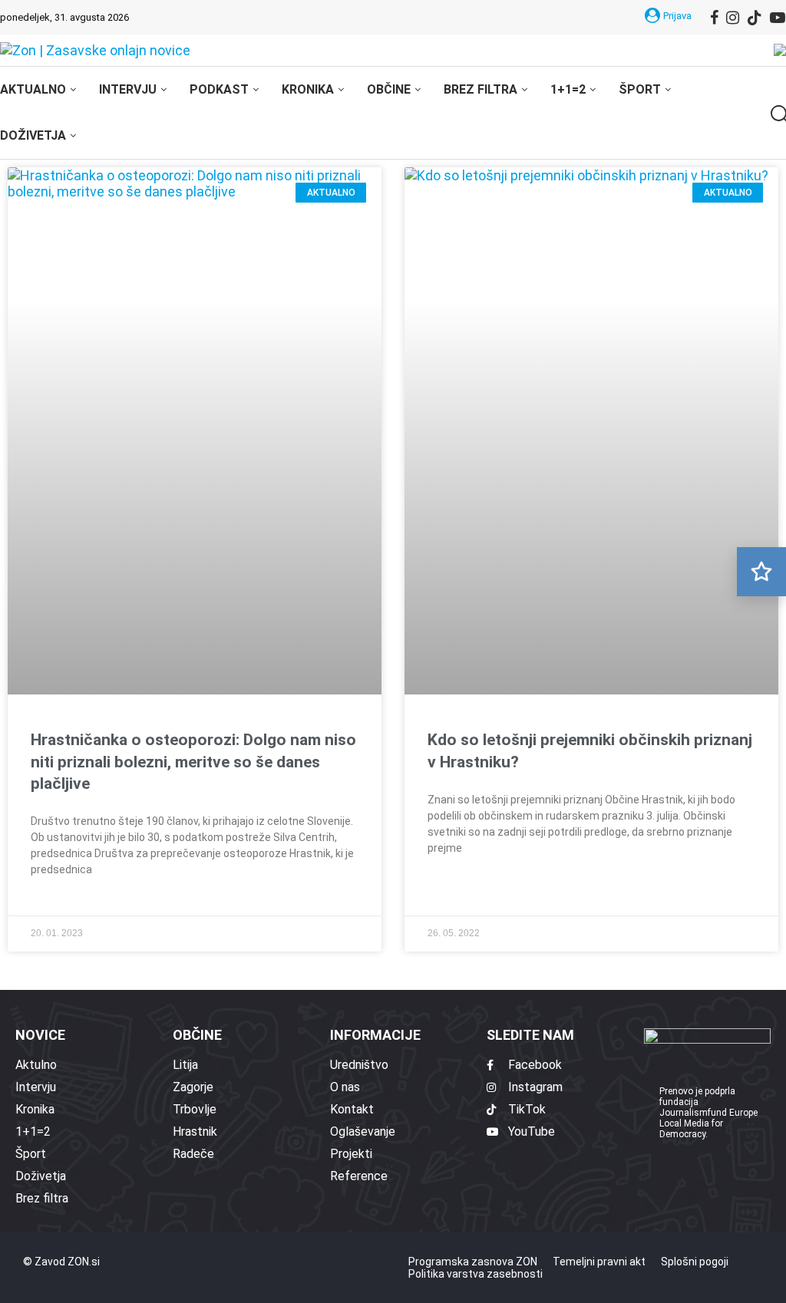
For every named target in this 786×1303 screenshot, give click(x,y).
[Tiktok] (754, 17)
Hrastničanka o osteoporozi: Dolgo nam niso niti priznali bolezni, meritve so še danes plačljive (193, 762)
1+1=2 (568, 89)
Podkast (219, 89)
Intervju (128, 89)
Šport (640, 89)
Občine (389, 89)
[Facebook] (714, 17)
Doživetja (33, 135)
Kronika (308, 89)
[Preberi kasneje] (761, 571)
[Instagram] (732, 17)
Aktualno (33, 89)
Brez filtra (480, 89)
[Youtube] (777, 17)
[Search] (778, 114)
